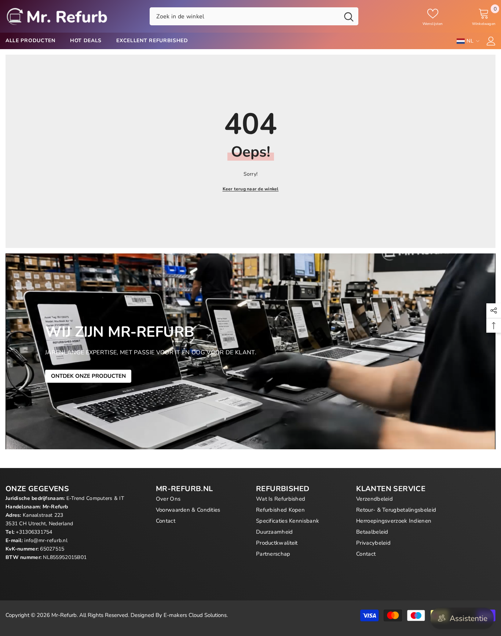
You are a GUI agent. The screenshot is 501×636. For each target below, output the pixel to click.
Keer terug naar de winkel (251, 189)
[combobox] (244, 16)
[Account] (491, 41)
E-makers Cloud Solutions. (196, 615)
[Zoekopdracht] (254, 16)
